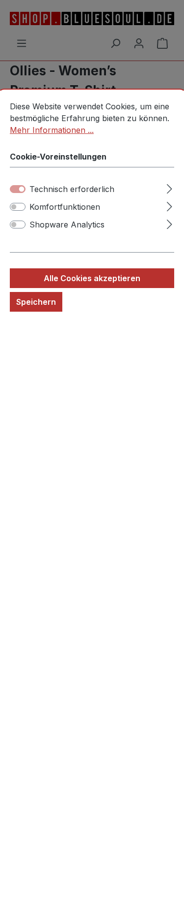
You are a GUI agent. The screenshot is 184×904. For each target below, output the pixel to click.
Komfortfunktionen (64, 207)
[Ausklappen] (169, 187)
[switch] (18, 207)
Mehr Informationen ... (52, 130)
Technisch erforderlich (71, 189)
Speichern (36, 302)
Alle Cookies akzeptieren (92, 278)
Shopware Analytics (67, 224)
